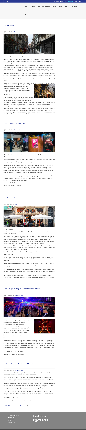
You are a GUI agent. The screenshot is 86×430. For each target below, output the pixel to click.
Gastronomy (46, 6)
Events (27, 15)
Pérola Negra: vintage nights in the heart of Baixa (22, 289)
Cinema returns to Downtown (15, 124)
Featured (16, 130)
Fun (39, 6)
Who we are (11, 417)
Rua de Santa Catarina (12, 198)
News (26, 6)
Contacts (10, 420)
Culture (33, 6)
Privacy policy (11, 422)
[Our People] (67, 7)
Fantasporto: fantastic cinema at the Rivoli (19, 364)
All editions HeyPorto (13, 415)
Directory (74, 6)
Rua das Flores (9, 26)
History (54, 6)
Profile (60, 6)
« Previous (7, 405)
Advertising (11, 419)
